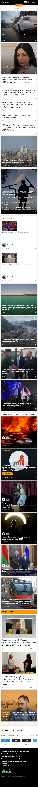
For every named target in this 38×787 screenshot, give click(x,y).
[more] (35, 40)
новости (4, 735)
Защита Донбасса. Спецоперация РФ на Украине (17, 192)
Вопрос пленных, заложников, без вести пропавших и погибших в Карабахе (19, 45)
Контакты (26, 751)
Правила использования (15, 751)
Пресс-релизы (11, 754)
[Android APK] (6, 771)
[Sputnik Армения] (5, 3)
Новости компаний (21, 754)
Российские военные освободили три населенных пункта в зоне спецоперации (17, 198)
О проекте (4, 751)
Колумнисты (8, 218)
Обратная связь (5, 765)
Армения (12, 735)
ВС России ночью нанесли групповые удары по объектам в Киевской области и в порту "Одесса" (17, 208)
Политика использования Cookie (10, 759)
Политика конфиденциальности (10, 756)
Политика (30, 735)
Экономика (21, 735)
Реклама (3, 754)
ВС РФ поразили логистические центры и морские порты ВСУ (17, 203)
